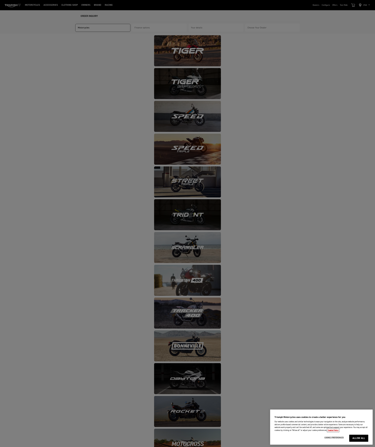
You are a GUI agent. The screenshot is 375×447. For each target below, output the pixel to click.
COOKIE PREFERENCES (334, 437)
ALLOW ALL (358, 438)
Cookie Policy (333, 430)
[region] (321, 427)
